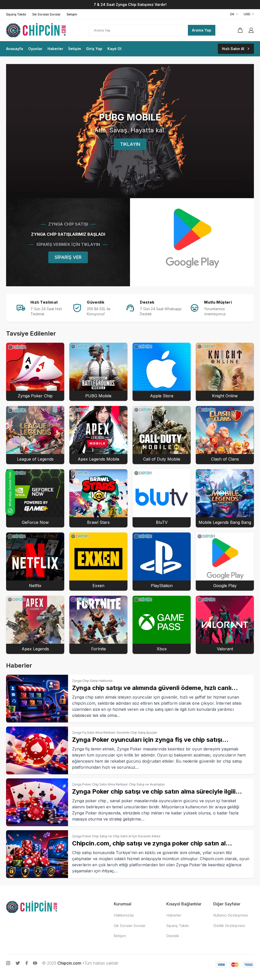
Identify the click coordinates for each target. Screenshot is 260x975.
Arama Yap (201, 30)
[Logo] (39, 30)
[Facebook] (26, 963)
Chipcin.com (69, 963)
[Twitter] (17, 963)
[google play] (192, 242)
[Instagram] (8, 963)
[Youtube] (35, 963)
